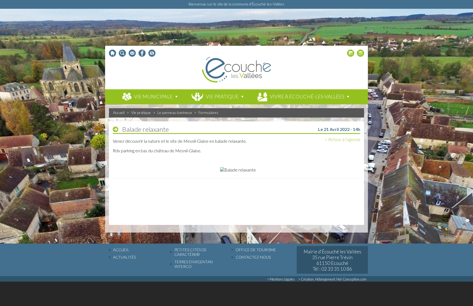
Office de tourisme (256, 249)
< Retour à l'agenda (342, 139)
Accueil (119, 112)
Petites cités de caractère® (190, 252)
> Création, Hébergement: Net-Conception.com (332, 279)
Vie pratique (141, 112)
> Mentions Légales (281, 279)
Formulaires (208, 112)
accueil (121, 249)
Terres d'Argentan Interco (193, 264)
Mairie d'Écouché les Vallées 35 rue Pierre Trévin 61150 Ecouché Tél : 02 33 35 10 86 (332, 260)
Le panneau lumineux (174, 112)
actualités (124, 257)
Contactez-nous (253, 257)
